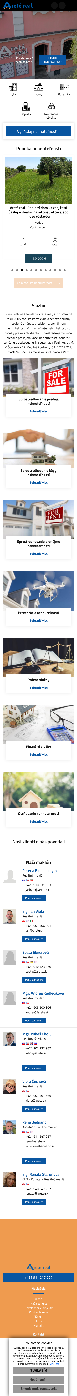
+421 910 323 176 (38, 966)
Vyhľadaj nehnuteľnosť (37, 131)
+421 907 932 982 (38, 1048)
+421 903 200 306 (38, 1007)
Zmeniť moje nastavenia (39, 1388)
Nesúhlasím (38, 1379)
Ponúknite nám (38, 1312)
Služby (39, 1321)
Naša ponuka (38, 1303)
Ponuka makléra (34, 898)
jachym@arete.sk (37, 889)
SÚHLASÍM (38, 1370)
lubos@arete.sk (35, 1053)
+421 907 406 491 (38, 925)
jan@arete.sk (34, 930)
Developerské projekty (39, 1308)
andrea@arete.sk (37, 1012)
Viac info (54, 1364)
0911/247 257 (61, 347)
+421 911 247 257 (38, 1136)
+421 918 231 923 (38, 884)
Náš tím (38, 1316)
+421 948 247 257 (38, 1188)
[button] (12, 270)
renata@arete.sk (36, 1193)
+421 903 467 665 (38, 1095)
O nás (38, 1299)
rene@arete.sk (35, 1141)
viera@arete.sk (35, 1100)
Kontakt (38, 1325)
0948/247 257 (17, 352)
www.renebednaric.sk (39, 1146)
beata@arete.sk (36, 971)
